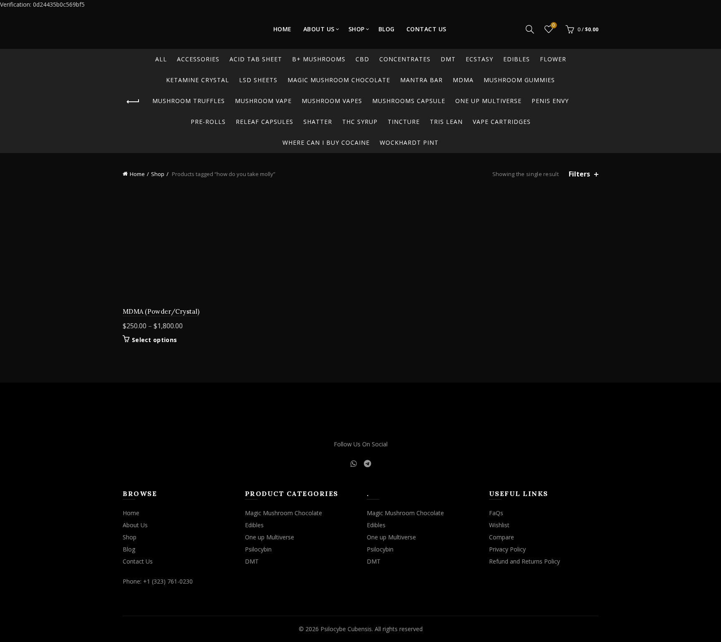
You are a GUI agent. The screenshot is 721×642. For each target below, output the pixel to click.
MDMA (463, 80)
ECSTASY (479, 59)
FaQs (496, 513)
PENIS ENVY (550, 101)
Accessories (198, 59)
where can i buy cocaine (326, 142)
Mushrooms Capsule (408, 101)
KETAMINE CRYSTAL (197, 80)
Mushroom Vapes (332, 101)
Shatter (317, 122)
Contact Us (426, 29)
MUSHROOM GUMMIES (519, 80)
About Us (319, 29)
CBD (362, 59)
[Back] (133, 101)
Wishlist (553, 25)
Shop (356, 29)
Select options (154, 340)
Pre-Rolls (208, 122)
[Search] (530, 29)
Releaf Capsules (264, 122)
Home (282, 29)
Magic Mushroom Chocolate (338, 80)
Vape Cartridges (502, 122)
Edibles (516, 59)
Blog (386, 29)
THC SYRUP (360, 122)
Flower (553, 59)
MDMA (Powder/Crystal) (161, 311)
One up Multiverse (488, 101)
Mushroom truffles (188, 101)
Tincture (404, 122)
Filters (579, 174)
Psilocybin (258, 549)
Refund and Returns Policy (524, 561)
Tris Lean (446, 122)
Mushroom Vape (263, 101)
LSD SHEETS (258, 80)
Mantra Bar (421, 80)
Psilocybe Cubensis (346, 629)
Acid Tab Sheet (255, 59)
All (161, 59)
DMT (448, 59)
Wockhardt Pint (409, 142)
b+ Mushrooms (318, 59)
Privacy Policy (507, 549)
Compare (501, 537)
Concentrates (405, 59)
